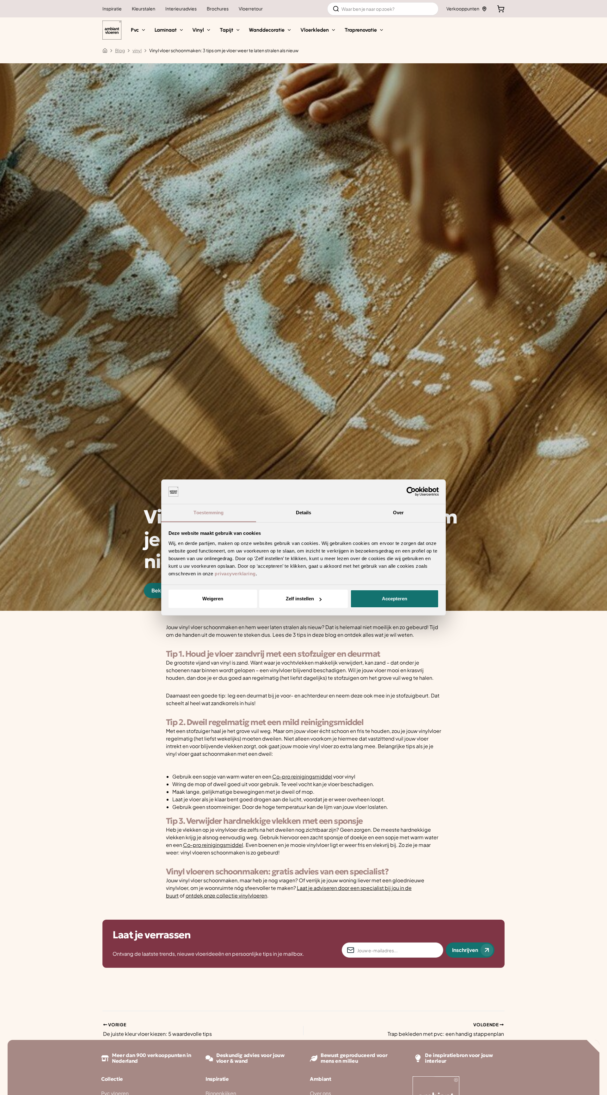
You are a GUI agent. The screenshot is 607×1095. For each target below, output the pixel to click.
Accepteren (394, 598)
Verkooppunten (462, 8)
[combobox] (383, 9)
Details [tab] (303, 512)
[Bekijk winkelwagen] (501, 9)
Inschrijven (465, 950)
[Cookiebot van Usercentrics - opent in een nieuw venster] (411, 492)
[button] (142, 30)
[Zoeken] (336, 9)
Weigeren (212, 598)
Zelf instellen (300, 598)
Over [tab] (398, 512)
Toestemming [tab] (208, 512)
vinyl (137, 50)
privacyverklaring (235, 573)
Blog (120, 50)
